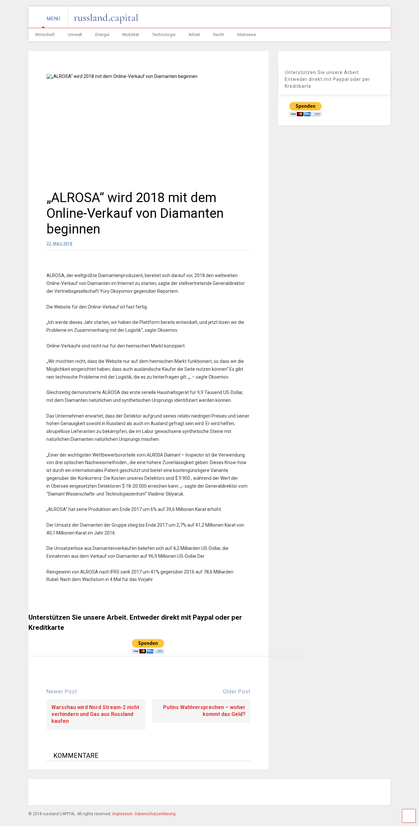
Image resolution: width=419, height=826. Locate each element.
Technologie (163, 34)
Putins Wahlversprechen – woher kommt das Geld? (204, 710)
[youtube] (340, 793)
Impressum (122, 814)
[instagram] (295, 793)
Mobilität (130, 34)
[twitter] (325, 793)
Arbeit (194, 34)
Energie (102, 34)
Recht (218, 34)
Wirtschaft (45, 34)
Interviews (246, 34)
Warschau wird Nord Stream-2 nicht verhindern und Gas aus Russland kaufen (95, 714)
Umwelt (75, 34)
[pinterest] (310, 793)
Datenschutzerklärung (155, 814)
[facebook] (280, 793)
